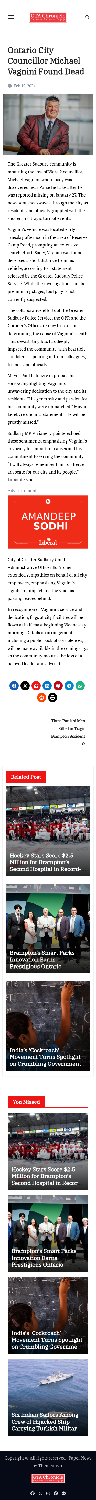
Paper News (80, 1458)
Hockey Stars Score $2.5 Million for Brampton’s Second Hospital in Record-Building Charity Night (45, 865)
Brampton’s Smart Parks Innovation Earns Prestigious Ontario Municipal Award (42, 963)
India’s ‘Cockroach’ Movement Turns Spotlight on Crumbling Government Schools (45, 1060)
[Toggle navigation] (10, 17)
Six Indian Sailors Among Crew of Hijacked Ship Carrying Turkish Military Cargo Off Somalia (46, 1425)
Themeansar (50, 1465)
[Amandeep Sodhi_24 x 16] (48, 525)
